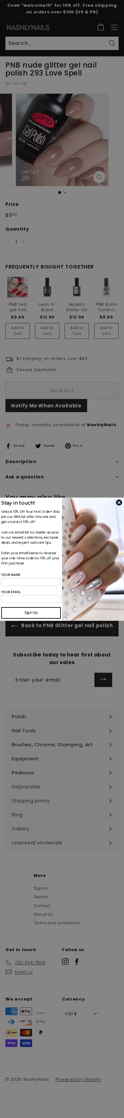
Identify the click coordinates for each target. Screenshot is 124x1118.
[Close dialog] (119, 502)
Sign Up (31, 612)
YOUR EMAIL (11, 592)
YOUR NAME (10, 575)
